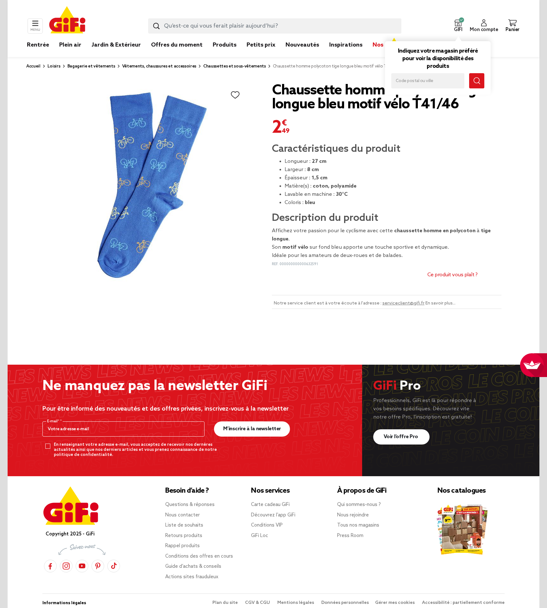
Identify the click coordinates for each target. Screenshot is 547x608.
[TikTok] (113, 565)
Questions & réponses (190, 505)
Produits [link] (224, 45)
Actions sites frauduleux (191, 577)
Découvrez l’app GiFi (273, 515)
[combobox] (274, 26)
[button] (458, 26)
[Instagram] (66, 565)
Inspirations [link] (345, 45)
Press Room (350, 536)
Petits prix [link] (261, 45)
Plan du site (225, 602)
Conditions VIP (267, 525)
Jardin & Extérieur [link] (116, 45)
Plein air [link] (70, 45)
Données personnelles (345, 602)
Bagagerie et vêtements (91, 66)
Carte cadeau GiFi (270, 505)
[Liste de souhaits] (235, 95)
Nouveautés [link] (302, 45)
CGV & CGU (258, 602)
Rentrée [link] (38, 45)
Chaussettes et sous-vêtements (234, 66)
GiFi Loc (259, 536)
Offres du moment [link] (177, 45)
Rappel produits (182, 546)
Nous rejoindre (353, 515)
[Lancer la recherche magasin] (476, 80)
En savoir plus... (440, 303)
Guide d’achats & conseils (193, 566)
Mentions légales (296, 602)
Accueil (33, 66)
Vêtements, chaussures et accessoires (159, 66)
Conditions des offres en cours (199, 556)
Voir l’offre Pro (401, 437)
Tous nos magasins (358, 525)
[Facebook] (50, 565)
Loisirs (53, 66)
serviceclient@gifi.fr (403, 303)
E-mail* (53, 421)
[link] (225, 54)
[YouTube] (82, 565)
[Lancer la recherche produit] (156, 26)
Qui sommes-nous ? (359, 505)
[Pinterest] (97, 565)
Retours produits (183, 536)
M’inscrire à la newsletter (252, 429)
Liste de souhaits (184, 525)
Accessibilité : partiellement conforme (463, 602)
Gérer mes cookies (395, 602)
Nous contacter (182, 515)
